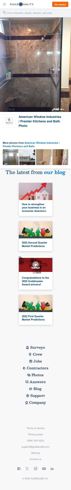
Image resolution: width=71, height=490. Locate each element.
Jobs (37, 361)
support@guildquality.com (36, 446)
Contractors (37, 368)
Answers (37, 381)
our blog (54, 172)
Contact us (35, 459)
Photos (38, 375)
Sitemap (35, 453)
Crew (37, 354)
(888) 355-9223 (35, 440)
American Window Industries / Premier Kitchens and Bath (31, 144)
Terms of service (36, 428)
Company (37, 402)
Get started (60, 4)
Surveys (37, 347)
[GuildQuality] (21, 4)
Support (37, 395)
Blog (37, 388)
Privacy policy (35, 434)
